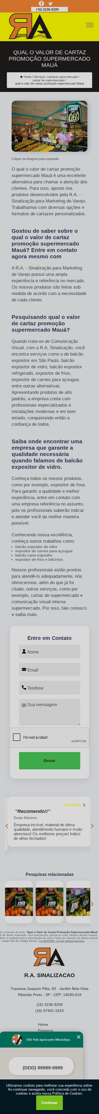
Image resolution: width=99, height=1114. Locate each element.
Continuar (49, 1103)
